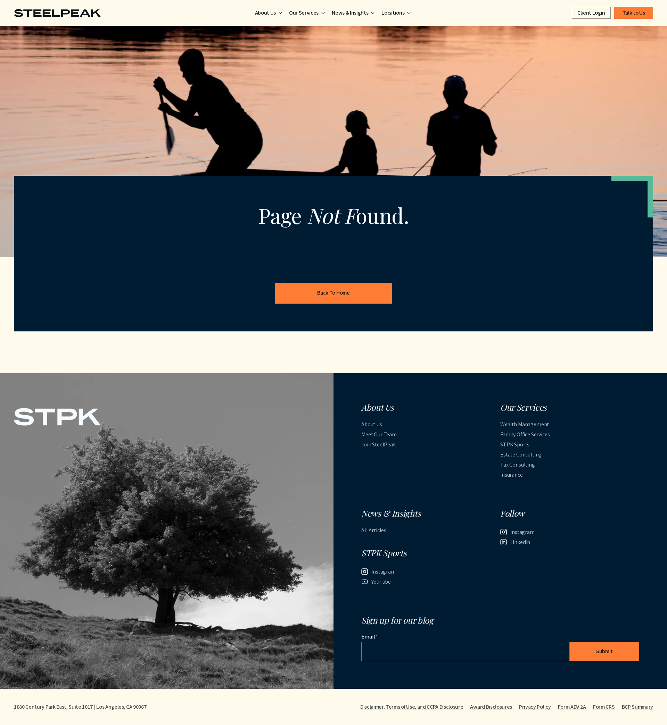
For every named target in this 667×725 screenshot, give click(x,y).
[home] (57, 13)
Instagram (522, 532)
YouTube (381, 581)
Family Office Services (525, 434)
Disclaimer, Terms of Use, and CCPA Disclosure (411, 706)
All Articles (373, 530)
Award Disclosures (491, 706)
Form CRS (604, 706)
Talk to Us (634, 12)
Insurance (511, 474)
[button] (268, 12)
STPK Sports (514, 444)
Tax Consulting (517, 464)
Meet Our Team (379, 434)
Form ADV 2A (572, 706)
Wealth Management (524, 424)
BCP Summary (637, 706)
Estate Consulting (521, 454)
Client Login (591, 12)
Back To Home (333, 292)
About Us (371, 424)
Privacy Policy (535, 706)
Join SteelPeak (378, 444)
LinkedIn (520, 542)
